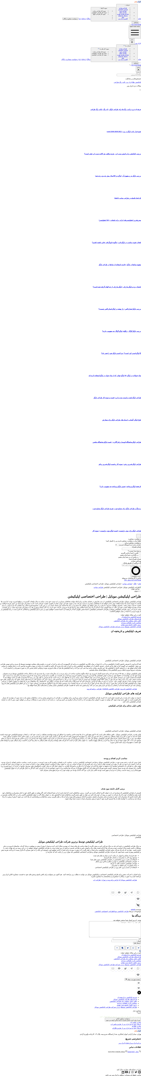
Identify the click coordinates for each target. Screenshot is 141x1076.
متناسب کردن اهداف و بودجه (131, 623)
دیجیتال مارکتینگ (123, 15)
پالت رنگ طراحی (119, 82)
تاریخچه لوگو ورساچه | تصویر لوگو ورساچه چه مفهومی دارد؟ (120, 486)
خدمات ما (124, 52)
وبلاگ (88, 19)
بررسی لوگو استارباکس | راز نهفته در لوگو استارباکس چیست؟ (120, 309)
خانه (139, 19)
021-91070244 (136, 24)
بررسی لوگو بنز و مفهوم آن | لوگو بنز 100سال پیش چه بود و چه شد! (118, 176)
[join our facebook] (129, 1073)
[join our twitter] (135, 1073)
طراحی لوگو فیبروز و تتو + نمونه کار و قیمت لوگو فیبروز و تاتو (120, 464)
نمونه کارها (99, 11)
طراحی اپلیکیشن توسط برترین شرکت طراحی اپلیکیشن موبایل (119, 627)
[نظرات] (119, 895)
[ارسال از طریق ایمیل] (113, 895)
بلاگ (135, 584)
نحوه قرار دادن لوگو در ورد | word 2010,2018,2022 (124, 131)
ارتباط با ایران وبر (124, 1043)
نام (140, 939)
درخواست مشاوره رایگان (70, 19)
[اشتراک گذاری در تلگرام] (131, 895)
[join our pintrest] (139, 1073)
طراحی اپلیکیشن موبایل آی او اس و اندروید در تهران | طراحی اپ (115, 880)
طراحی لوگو (122, 12)
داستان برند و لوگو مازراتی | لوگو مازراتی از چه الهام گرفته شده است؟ (117, 287)
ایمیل (139, 941)
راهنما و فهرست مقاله (133, 979)
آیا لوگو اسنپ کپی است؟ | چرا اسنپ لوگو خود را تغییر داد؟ (121, 353)
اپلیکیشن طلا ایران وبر (133, 82)
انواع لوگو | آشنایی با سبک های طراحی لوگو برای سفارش (121, 420)
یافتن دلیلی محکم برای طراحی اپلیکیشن (127, 621)
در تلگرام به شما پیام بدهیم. (129, 555)
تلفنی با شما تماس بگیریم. (129, 553)
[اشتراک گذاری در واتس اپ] (138, 895)
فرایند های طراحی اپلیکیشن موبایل (129, 619)
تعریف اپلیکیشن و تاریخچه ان (131, 617)
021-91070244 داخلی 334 (132, 580)
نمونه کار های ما (100, 52)
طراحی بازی (122, 11)
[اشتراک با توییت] (125, 895)
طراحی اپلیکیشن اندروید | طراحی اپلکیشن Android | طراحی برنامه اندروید (112, 689)
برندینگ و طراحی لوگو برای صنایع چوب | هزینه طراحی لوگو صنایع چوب (117, 508)
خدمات (123, 12)
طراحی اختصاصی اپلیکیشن (104, 911)
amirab (133, 909)
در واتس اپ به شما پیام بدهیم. (128, 557)
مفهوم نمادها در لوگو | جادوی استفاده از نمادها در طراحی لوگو (120, 265)
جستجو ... (135, 22)
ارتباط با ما (82, 19)
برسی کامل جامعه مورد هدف (131, 625)
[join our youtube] (126, 1073)
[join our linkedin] (122, 1073)
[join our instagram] (132, 1073)
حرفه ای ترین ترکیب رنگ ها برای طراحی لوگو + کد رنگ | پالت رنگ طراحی (115, 109)
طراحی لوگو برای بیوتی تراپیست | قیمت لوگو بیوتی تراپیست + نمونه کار (116, 531)
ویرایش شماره (136, 561)
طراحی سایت (123, 8)
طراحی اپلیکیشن (123, 9)
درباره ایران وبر (135, 1043)
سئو (123, 17)
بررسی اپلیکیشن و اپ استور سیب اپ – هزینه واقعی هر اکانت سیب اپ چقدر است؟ (112, 154)
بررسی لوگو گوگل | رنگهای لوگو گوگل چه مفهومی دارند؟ (121, 331)
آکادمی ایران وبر (123, 19)
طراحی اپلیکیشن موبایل (121, 911)
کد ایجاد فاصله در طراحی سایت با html (127, 198)
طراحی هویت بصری (123, 14)
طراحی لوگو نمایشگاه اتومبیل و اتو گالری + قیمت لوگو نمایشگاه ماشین (117, 442)
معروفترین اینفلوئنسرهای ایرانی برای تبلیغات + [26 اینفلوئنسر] (120, 220)
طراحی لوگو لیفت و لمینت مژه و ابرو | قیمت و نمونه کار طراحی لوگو (117, 398)
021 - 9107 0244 (133, 1052)
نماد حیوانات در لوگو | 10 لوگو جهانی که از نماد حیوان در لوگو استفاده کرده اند (115, 375)
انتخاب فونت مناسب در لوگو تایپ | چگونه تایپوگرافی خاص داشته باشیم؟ (116, 242)
